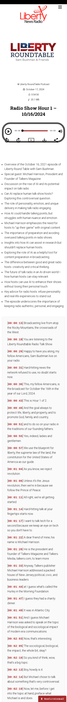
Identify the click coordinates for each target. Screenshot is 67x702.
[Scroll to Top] (61, 689)
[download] (44, 140)
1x (31, 140)
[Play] (8, 131)
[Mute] (60, 131)
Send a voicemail (54, 698)
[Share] (55, 139)
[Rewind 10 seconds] (7, 140)
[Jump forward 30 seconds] (18, 140)
